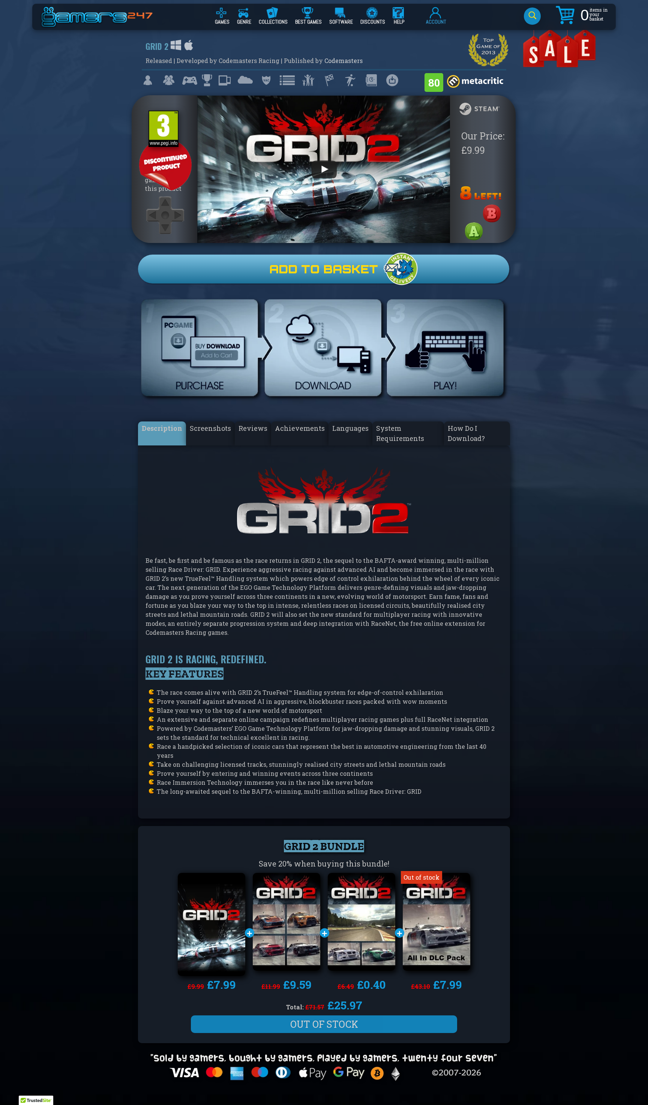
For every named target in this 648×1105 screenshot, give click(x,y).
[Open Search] (532, 16)
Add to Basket (323, 269)
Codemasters (343, 60)
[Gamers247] (105, 23)
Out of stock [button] (324, 1024)
